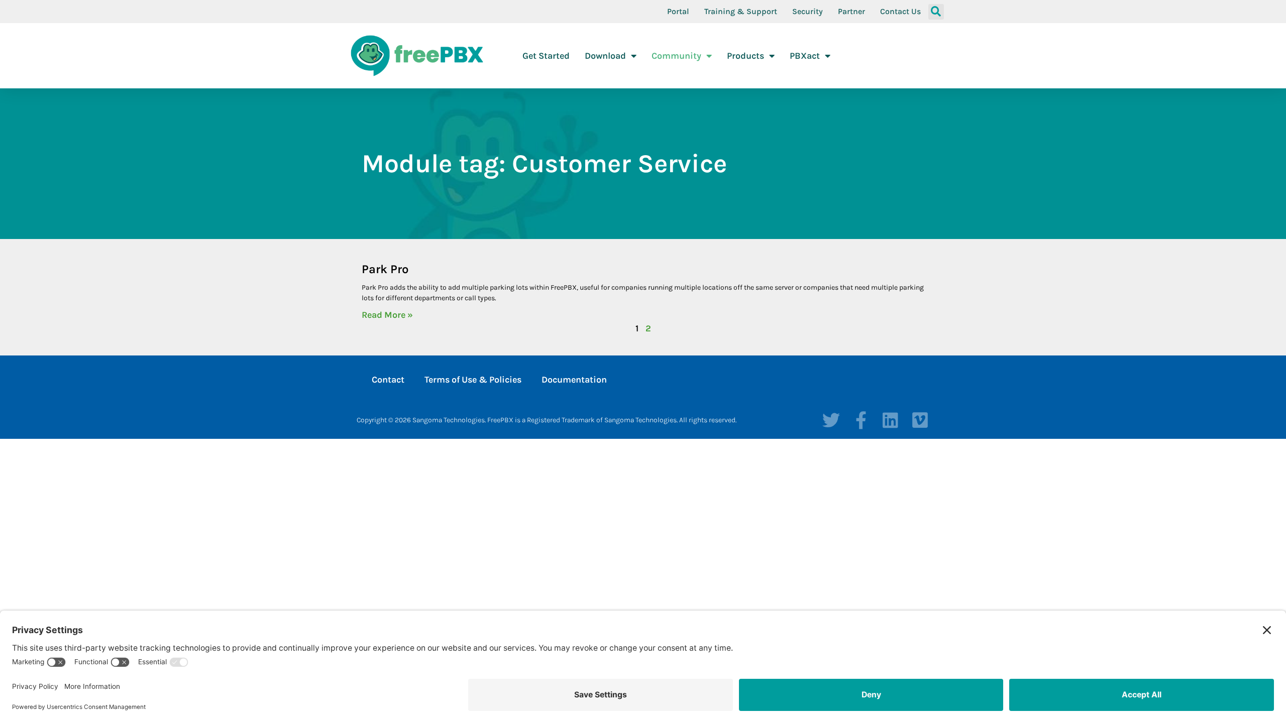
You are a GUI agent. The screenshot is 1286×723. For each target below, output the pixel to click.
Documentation (574, 379)
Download (605, 55)
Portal (678, 11)
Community (676, 55)
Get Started (546, 55)
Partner (851, 11)
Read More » (387, 314)
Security (807, 11)
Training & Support (740, 11)
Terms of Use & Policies (472, 379)
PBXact (805, 55)
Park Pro (385, 269)
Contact (388, 379)
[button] (936, 12)
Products (745, 55)
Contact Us (900, 11)
